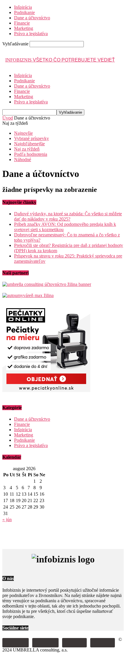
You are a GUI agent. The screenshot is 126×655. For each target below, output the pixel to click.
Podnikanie (24, 12)
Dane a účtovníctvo (32, 17)
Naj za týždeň (27, 148)
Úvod (7, 117)
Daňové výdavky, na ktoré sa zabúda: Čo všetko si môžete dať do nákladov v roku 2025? (68, 216)
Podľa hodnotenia (30, 154)
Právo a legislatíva (31, 33)
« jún (7, 519)
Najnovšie (23, 133)
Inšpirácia (23, 7)
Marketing (23, 28)
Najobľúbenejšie (29, 143)
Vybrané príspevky (31, 138)
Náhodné (22, 159)
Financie (22, 23)
